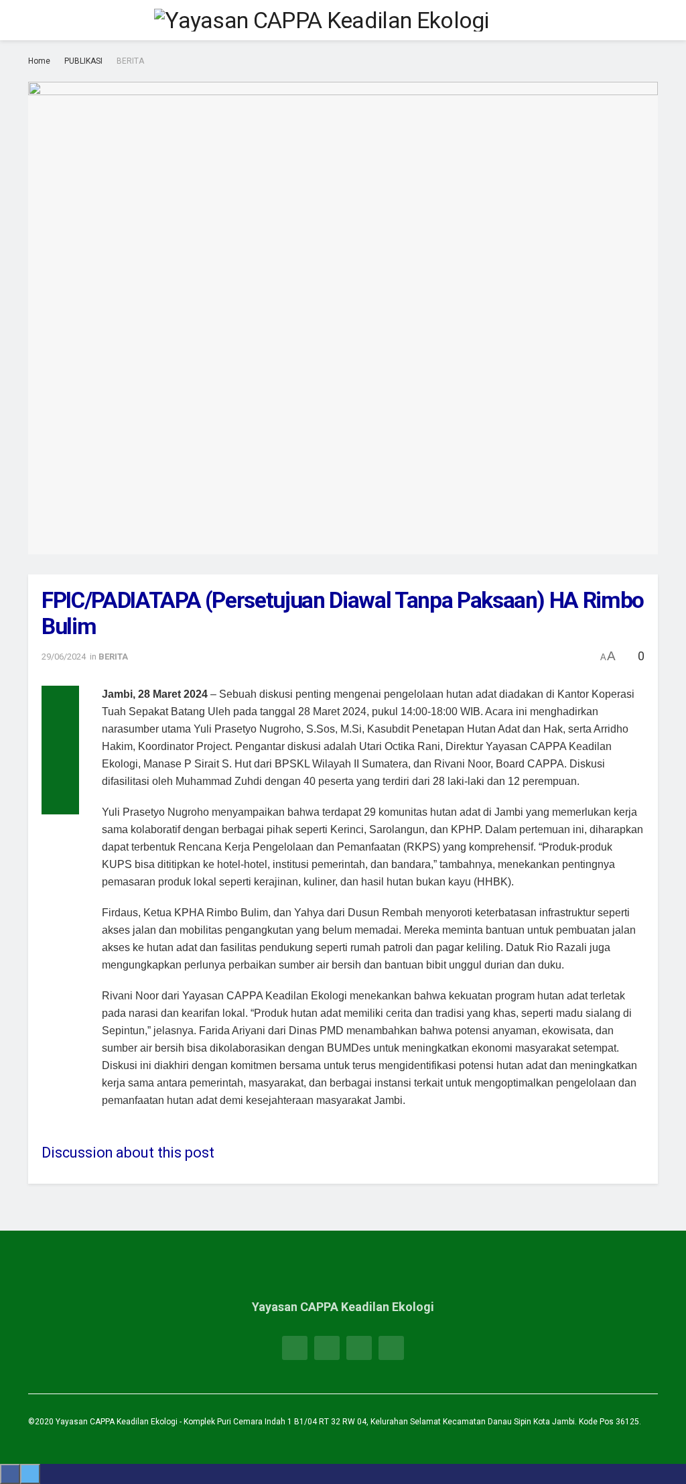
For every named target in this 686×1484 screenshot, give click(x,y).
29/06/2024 (64, 657)
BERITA (130, 61)
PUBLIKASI (83, 61)
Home (39, 61)
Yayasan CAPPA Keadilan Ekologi (118, 1421)
